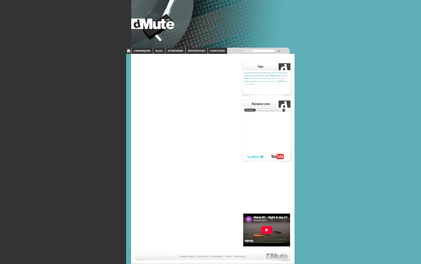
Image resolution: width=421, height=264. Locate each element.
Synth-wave (249, 81)
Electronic (254, 76)
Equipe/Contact (187, 256)
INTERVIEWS (175, 50)
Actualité (247, 73)
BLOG (159, 50)
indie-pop (264, 76)
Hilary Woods (260, 78)
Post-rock (277, 73)
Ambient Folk (261, 81)
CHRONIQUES (142, 50)
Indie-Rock (267, 73)
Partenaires (202, 256)
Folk (281, 81)
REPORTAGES (196, 50)
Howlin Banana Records (274, 78)
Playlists (256, 73)
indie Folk (281, 76)
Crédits (228, 256)
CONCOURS (217, 50)
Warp (273, 75)
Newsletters (240, 256)
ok (284, 110)
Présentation (216, 256)
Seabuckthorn (272, 81)
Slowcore (248, 78)
